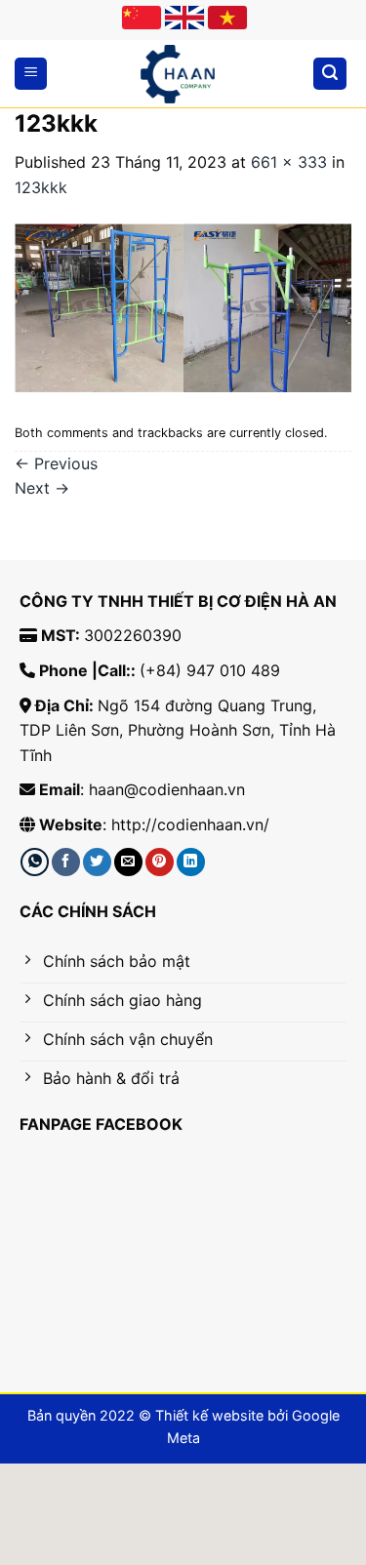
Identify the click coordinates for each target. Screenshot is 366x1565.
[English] (184, 17)
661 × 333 (289, 162)
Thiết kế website (209, 1415)
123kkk (41, 187)
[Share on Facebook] (66, 862)
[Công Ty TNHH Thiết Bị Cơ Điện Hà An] (178, 74)
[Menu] (31, 74)
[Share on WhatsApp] (34, 862)
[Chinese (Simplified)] (141, 17)
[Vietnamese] (227, 17)
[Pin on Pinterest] (159, 862)
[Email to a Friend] (128, 862)
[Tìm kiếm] (329, 74)
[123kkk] (183, 307)
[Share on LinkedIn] (191, 862)
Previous (56, 463)
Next (42, 488)
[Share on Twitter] (97, 862)
